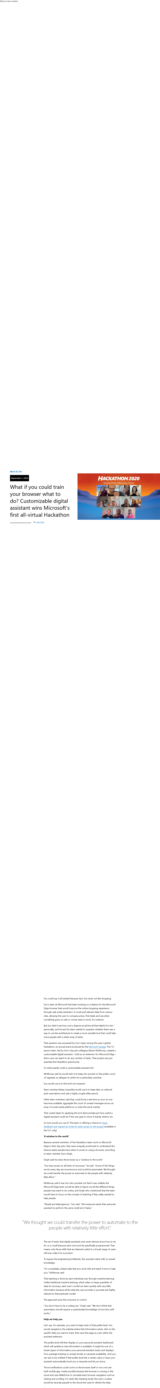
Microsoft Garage (97, 1046)
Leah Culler (40, 522)
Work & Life (16, 471)
